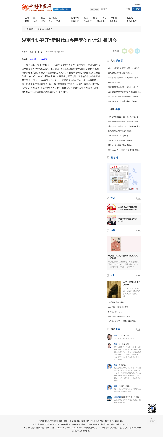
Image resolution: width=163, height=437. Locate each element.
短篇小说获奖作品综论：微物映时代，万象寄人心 (124, 87)
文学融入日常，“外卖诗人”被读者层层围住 (123, 150)
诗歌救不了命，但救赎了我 (132, 397)
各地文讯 (48, 29)
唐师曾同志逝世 (114, 82)
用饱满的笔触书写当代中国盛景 (120, 131)
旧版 (137, 4)
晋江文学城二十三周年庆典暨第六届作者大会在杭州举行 (124, 96)
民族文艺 (88, 21)
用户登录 (94, 10)
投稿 (43, 21)
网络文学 (101, 21)
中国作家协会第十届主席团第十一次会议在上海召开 (124, 78)
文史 (86, 18)
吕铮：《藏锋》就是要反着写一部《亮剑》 (124, 68)
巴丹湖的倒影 (124, 344)
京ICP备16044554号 (61, 421)
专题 (50, 21)
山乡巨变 (44, 59)
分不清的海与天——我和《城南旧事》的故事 (124, 321)
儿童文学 (113, 21)
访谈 (35, 21)
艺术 (58, 21)
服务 (35, 18)
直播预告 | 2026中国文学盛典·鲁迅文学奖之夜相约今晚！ (124, 92)
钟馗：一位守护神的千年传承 (119, 316)
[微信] (124, 51)
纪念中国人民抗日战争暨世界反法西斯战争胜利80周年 (127, 208)
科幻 (95, 18)
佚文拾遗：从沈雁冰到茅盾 (118, 307)
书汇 (104, 18)
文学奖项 (53, 18)
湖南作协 (33, 59)
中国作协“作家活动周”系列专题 (127, 220)
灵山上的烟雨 (124, 335)
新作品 (114, 18)
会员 (43, 18)
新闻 (39, 29)
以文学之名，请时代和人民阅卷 (120, 145)
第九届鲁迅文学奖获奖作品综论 (120, 73)
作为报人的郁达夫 (115, 312)
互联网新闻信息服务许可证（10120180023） (107, 421)
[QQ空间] (131, 51)
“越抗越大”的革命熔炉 (116, 302)
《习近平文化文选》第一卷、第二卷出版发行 (124, 117)
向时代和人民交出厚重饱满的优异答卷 (122, 101)
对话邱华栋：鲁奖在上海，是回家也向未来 (124, 126)
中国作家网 (29, 29)
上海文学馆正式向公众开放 (118, 136)
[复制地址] (137, 51)
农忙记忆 (122, 365)
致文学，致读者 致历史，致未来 (120, 140)
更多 (138, 198)
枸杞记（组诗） (125, 386)
